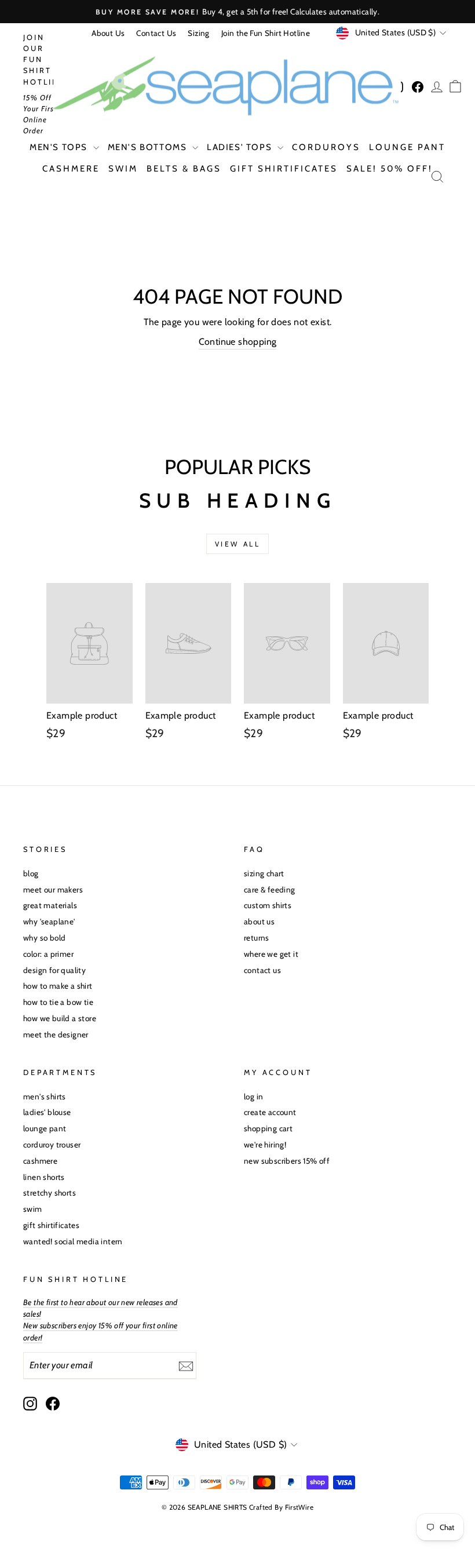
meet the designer (56, 1034)
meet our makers (53, 889)
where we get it (271, 954)
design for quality (54, 970)
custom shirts (267, 905)
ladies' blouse (47, 1112)
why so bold (44, 937)
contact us (262, 970)
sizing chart (264, 873)
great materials (50, 905)
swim (123, 168)
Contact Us (156, 33)
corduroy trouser (52, 1144)
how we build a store (59, 1018)
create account (270, 1112)
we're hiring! (265, 1144)
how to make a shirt (58, 985)
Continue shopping (238, 341)
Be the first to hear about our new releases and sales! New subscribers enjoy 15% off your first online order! (100, 1320)
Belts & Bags (184, 168)
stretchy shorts (49, 1192)
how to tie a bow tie (58, 1002)
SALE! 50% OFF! (389, 168)
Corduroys (326, 147)
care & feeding (269, 889)
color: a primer (48, 954)
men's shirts (44, 1096)
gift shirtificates (284, 168)
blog (31, 873)
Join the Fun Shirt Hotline (265, 33)
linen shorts (44, 1177)
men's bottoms (148, 147)
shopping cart (268, 1128)
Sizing (198, 33)
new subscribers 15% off (287, 1160)
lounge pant (407, 147)
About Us (108, 33)
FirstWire (299, 1507)
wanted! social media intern (73, 1241)
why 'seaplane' (49, 921)
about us (259, 921)
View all (238, 544)
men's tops (60, 147)
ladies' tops (241, 147)
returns (256, 937)
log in (253, 1096)
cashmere (71, 168)
